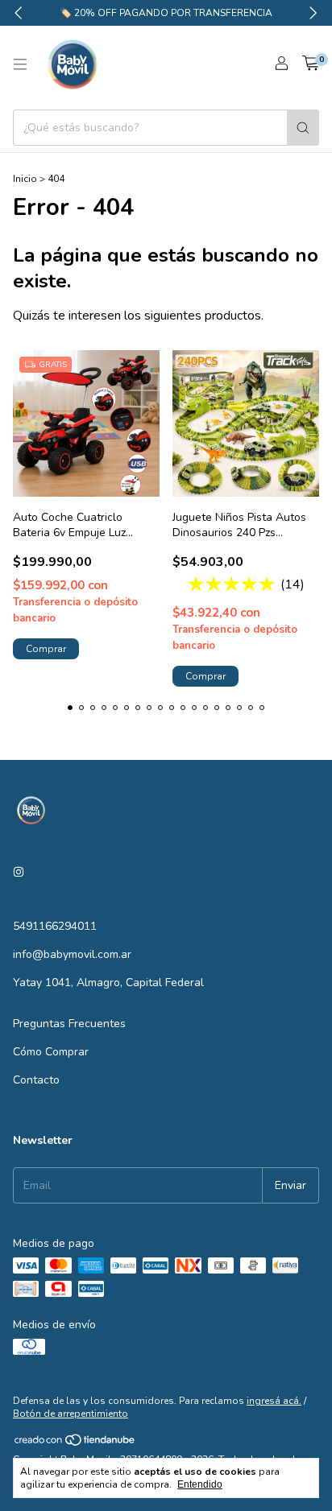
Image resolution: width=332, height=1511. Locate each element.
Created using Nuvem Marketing (166, 319)
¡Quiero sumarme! (165, 267)
